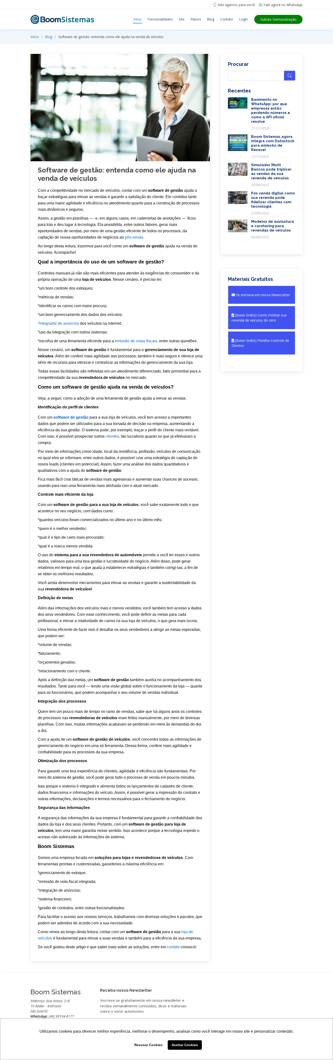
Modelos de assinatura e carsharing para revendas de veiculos (272, 225)
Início (137, 19)
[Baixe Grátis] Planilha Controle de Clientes (260, 343)
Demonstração (278, 19)
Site (182, 19)
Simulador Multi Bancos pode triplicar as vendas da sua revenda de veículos (271, 171)
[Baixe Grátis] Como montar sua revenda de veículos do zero (259, 318)
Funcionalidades (160, 19)
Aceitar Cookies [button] (185, 1045)
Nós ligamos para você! (236, 5)
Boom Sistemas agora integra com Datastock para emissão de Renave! (272, 143)
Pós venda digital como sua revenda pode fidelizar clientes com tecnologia (273, 200)
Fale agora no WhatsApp (283, 5)
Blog (210, 19)
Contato (226, 19)
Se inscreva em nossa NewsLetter (262, 295)
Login (243, 19)
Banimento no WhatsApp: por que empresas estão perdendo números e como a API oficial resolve (270, 110)
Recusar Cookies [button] (148, 1045)
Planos (195, 19)
